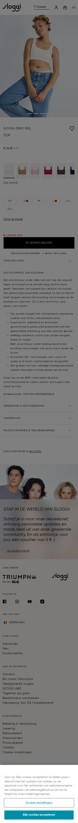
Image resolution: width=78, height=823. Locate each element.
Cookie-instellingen (39, 802)
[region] (39, 794)
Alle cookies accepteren (39, 814)
